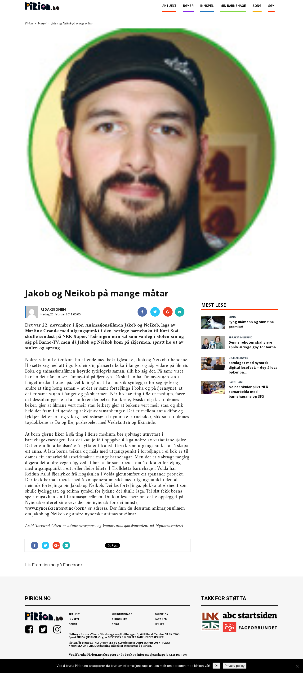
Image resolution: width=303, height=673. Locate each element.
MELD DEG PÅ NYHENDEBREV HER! (144, 637)
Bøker (188, 5)
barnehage (236, 382)
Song (257, 5)
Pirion (29, 24)
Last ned (161, 619)
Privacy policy (235, 666)
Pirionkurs (119, 619)
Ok (216, 666)
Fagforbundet (103, 642)
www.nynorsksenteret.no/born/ (56, 508)
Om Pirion (161, 614)
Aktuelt (169, 5)
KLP (120, 642)
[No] (297, 666)
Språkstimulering (241, 337)
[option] (151, 155)
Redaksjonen (53, 309)
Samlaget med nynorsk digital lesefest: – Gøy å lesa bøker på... (253, 367)
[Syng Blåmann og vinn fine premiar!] (213, 322)
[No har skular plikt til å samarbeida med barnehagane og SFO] (213, 387)
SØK (271, 5)
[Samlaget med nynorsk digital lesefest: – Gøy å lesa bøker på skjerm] (213, 363)
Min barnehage (233, 5)
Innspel (207, 5)
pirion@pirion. (87, 637)
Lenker (159, 624)
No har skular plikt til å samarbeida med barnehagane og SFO (248, 392)
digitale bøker (238, 358)
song (232, 317)
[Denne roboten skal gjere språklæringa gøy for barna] (213, 342)
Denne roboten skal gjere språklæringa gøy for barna (252, 344)
